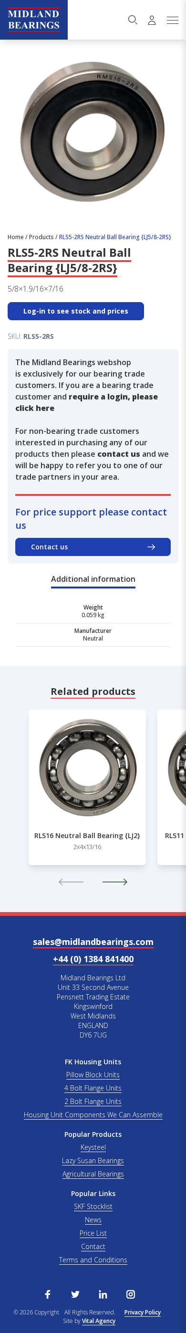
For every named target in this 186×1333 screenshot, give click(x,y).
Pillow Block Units (93, 1074)
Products (41, 237)
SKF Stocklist (93, 1206)
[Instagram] (130, 1293)
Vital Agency (98, 1321)
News (93, 1219)
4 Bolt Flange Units (93, 1087)
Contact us (49, 546)
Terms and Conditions (93, 1259)
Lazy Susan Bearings (93, 1160)
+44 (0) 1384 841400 (93, 959)
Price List (93, 1233)
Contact (93, 1246)
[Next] (115, 882)
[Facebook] (47, 1293)
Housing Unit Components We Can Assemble (93, 1114)
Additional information (93, 579)
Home (16, 237)
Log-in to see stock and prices (75, 310)
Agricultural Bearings (93, 1173)
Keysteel (93, 1147)
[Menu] (172, 20)
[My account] (151, 20)
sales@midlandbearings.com (93, 941)
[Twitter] (75, 1293)
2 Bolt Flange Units (93, 1101)
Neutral (93, 638)
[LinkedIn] (103, 1293)
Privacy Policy (142, 1312)
